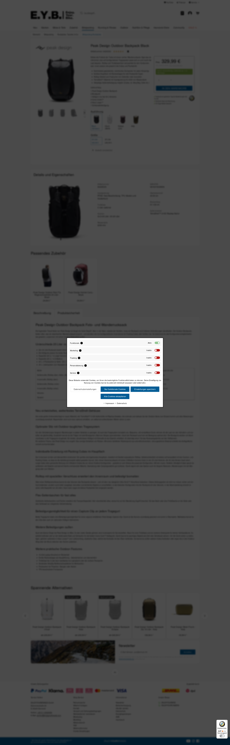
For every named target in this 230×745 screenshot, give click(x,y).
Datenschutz (121, 403)
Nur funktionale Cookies (115, 389)
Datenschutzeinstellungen (85, 389)
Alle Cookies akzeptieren (115, 396)
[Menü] (226, 721)
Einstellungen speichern (145, 389)
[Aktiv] (157, 343)
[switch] (222, 735)
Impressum (109, 403)
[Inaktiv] (157, 350)
